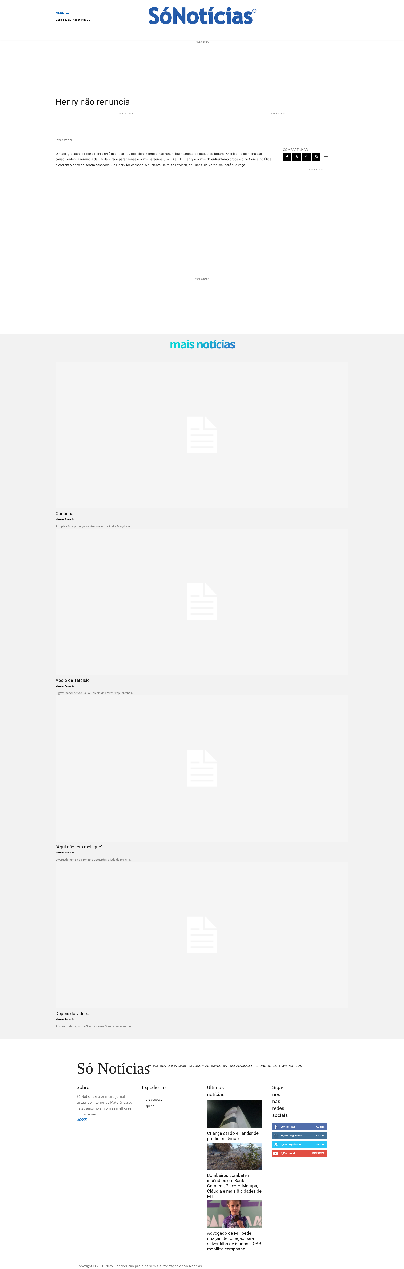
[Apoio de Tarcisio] (202, 602)
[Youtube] (85, 1119)
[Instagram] (79, 1119)
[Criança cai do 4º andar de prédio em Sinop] (234, 1114)
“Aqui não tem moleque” (79, 846)
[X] (296, 157)
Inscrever (318, 1153)
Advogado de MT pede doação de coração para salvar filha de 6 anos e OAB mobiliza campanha (234, 1241)
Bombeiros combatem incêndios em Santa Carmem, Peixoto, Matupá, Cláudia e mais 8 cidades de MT (234, 1186)
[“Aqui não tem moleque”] (202, 768)
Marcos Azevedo (65, 519)
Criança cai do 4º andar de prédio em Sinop (233, 1136)
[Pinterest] (306, 157)
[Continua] (202, 435)
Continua (64, 513)
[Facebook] (287, 157)
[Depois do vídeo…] (202, 935)
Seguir (320, 1135)
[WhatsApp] (316, 157)
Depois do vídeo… (73, 1013)
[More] (326, 157)
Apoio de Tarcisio (73, 680)
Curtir (320, 1126)
